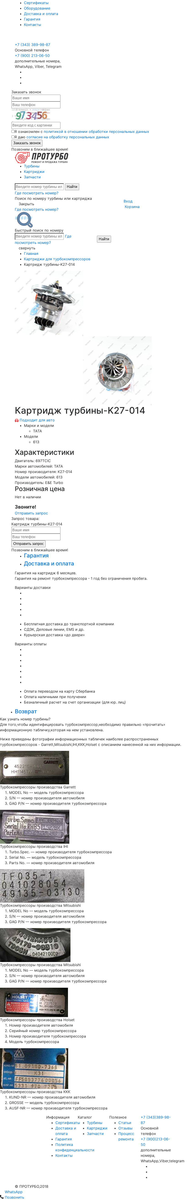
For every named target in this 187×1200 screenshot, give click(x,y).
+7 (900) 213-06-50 (33, 39)
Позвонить (14, 1197)
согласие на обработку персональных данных (67, 137)
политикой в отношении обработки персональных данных (96, 131)
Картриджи (34, 171)
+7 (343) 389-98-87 (32, 44)
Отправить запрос (31, 513)
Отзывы (125, 1128)
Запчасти (32, 177)
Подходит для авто (37, 420)
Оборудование (37, 8)
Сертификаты (36, 2)
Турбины (31, 166)
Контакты (32, 24)
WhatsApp (13, 1192)
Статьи (124, 1122)
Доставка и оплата (41, 13)
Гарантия (32, 19)
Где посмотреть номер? (36, 193)
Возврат (26, 711)
